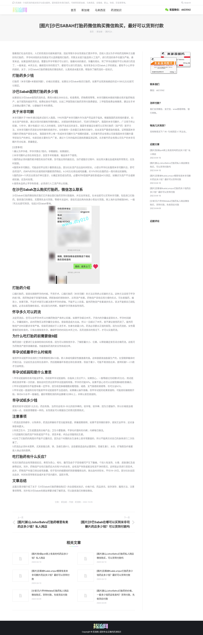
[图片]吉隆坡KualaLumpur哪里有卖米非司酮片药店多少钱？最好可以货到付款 (51, 575)
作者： (75, 502)
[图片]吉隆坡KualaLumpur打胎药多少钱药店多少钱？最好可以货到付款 (115, 573)
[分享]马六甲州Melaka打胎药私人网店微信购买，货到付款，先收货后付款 (50, 592)
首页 (92, 32)
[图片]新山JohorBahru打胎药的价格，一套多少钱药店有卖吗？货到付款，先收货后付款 (116, 594)
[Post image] (20, 559)
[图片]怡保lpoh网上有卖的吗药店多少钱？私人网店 (50, 556)
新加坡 (99, 32)
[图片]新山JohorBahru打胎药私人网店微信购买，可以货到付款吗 (115, 556)
